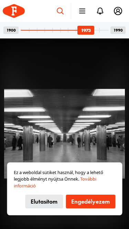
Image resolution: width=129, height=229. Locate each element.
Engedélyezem (90, 201)
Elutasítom (44, 201)
